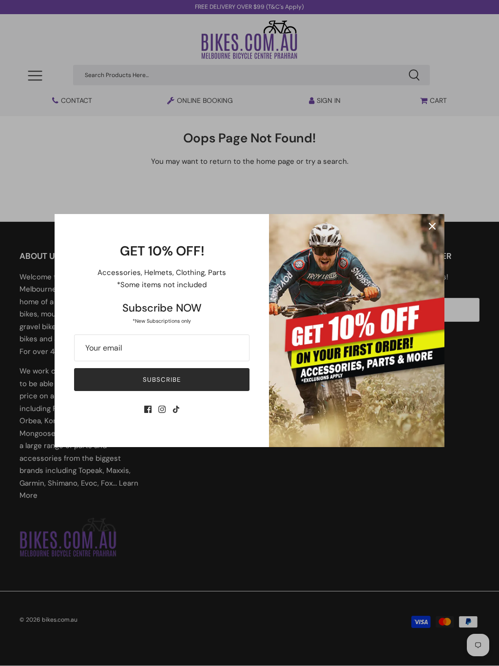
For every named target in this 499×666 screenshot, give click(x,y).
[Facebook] (148, 409)
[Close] (432, 226)
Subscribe (161, 379)
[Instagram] (162, 409)
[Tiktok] (176, 409)
